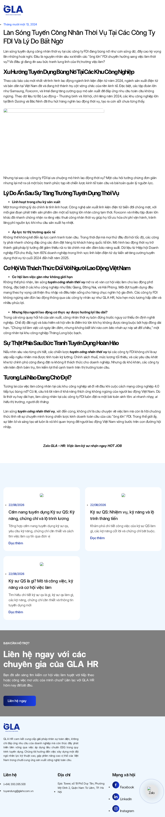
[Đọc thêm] (42, 495)
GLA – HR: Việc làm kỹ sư (70, 446)
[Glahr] (13, 10)
